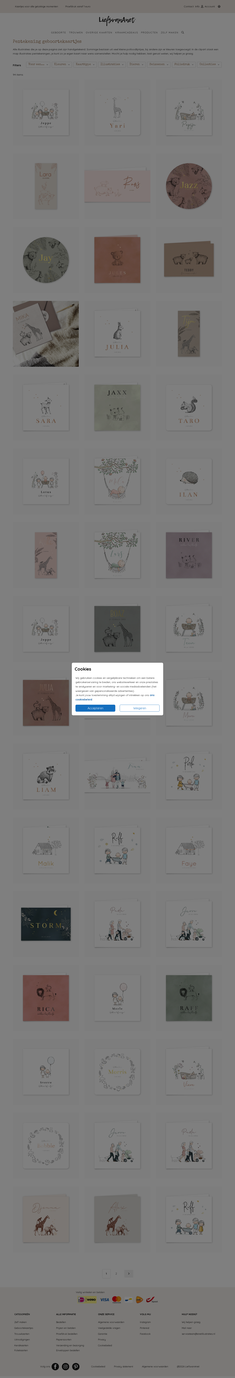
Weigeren (139, 708)
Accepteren (95, 708)
